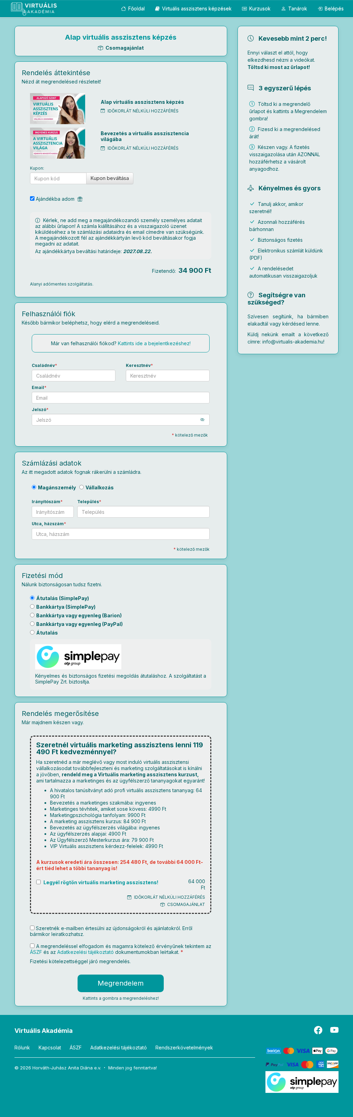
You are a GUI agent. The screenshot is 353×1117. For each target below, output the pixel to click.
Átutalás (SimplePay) (62, 598)
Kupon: (37, 168)
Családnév (43, 365)
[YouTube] (334, 1031)
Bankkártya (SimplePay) (65, 607)
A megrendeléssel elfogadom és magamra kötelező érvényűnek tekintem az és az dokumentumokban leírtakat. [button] (120, 949)
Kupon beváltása (110, 178)
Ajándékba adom (56, 199)
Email (38, 387)
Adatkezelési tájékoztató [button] (85, 952)
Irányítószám (46, 501)
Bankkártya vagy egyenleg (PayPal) (79, 624)
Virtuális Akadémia (43, 1030)
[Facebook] (318, 1031)
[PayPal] (302, 1064)
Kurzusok (259, 8)
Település (88, 501)
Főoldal (136, 8)
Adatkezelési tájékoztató (118, 1047)
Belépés (333, 8)
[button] (205, 419)
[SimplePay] (302, 1081)
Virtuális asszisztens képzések (196, 8)
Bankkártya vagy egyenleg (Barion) (79, 615)
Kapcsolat (50, 1047)
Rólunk (22, 1047)
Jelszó (39, 409)
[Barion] (302, 1050)
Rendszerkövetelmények (184, 1047)
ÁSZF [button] (36, 952)
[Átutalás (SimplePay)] (78, 658)
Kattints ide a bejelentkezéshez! (154, 343)
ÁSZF (76, 1047)
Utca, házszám (48, 523)
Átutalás (47, 633)
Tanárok (297, 8)
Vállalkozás (99, 487)
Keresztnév (138, 365)
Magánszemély (57, 487)
